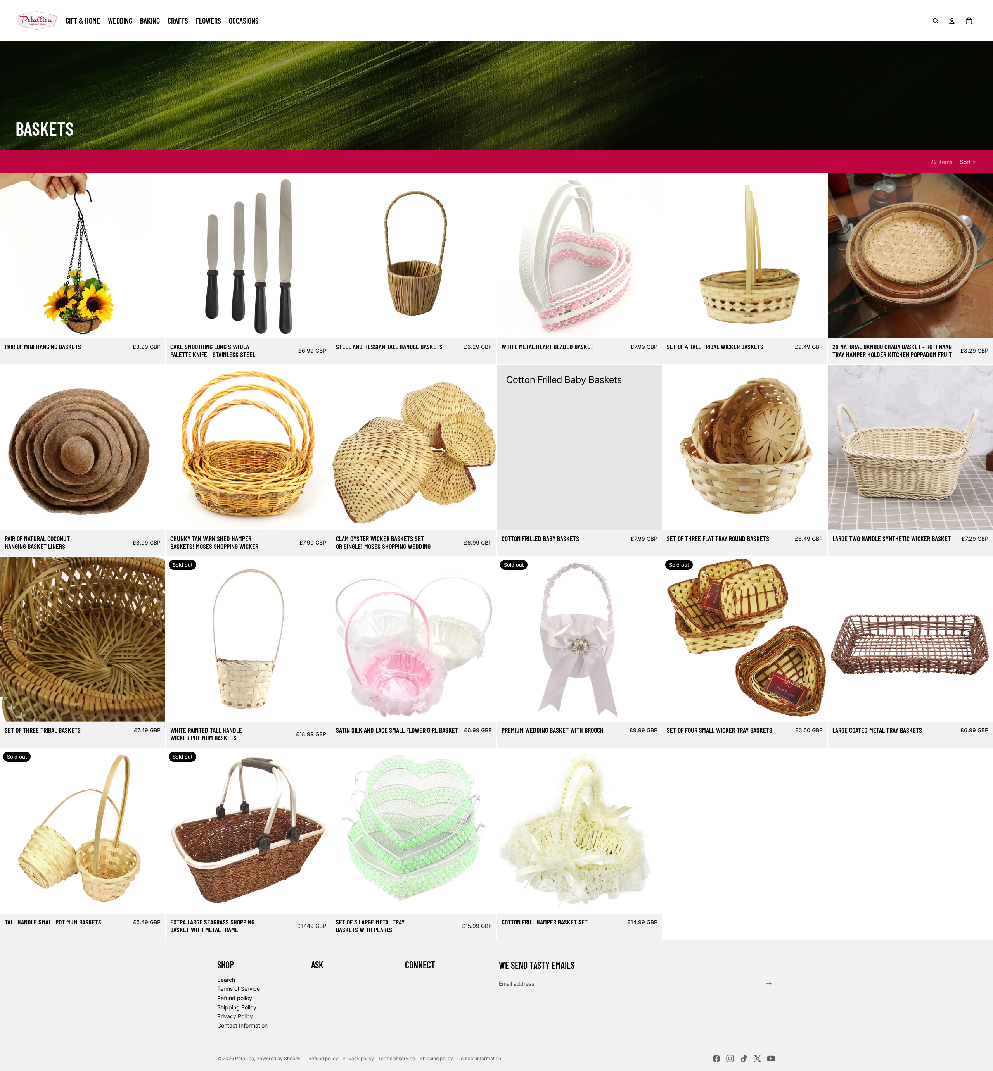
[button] (968, 161)
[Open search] (935, 20)
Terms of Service (238, 988)
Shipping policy (436, 1058)
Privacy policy (358, 1058)
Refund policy (234, 998)
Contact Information (242, 1025)
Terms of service (396, 1058)
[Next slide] (153, 255)
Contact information (479, 1058)
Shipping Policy (236, 1007)
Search (226, 979)
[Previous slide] (11, 255)
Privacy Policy (235, 1016)
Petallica (244, 1058)
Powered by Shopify (278, 1058)
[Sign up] (769, 983)
